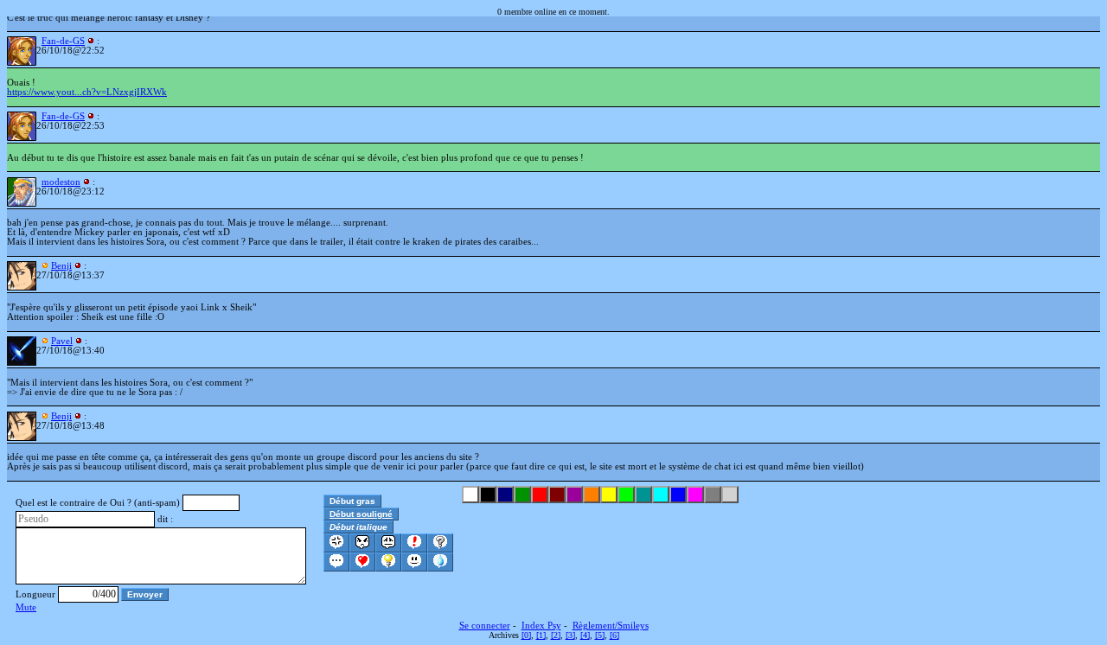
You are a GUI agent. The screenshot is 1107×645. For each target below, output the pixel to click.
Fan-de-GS (63, 41)
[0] (526, 635)
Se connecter (484, 625)
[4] (585, 635)
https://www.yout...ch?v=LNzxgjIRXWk (87, 92)
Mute (26, 607)
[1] (541, 635)
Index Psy (541, 625)
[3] (570, 635)
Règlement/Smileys (611, 625)
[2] (555, 635)
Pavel (62, 341)
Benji (61, 266)
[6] (614, 635)
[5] (600, 635)
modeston (61, 182)
